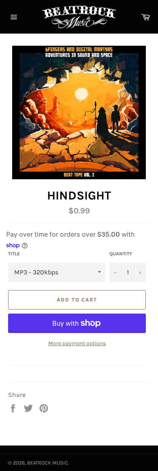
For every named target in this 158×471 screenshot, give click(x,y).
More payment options (77, 343)
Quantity (120, 254)
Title (14, 254)
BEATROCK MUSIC (47, 463)
